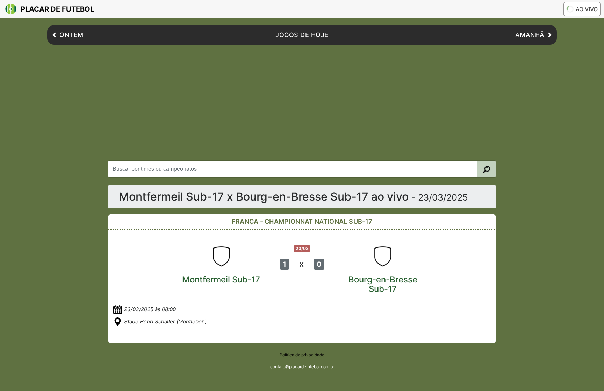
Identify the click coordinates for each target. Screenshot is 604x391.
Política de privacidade (302, 354)
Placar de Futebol (57, 9)
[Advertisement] (302, 101)
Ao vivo (587, 9)
